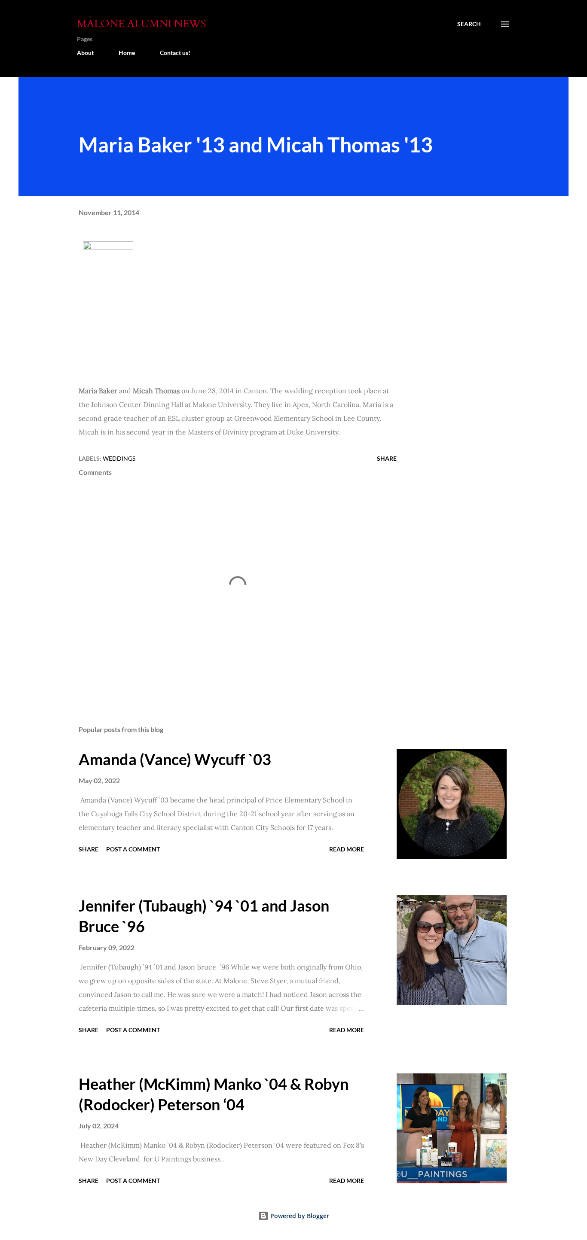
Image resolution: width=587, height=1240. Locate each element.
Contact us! (175, 52)
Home (127, 52)
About (85, 52)
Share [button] (387, 458)
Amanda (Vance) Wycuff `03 (175, 759)
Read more (346, 849)
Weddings (119, 458)
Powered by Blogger (299, 1216)
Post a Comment (133, 849)
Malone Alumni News (141, 24)
